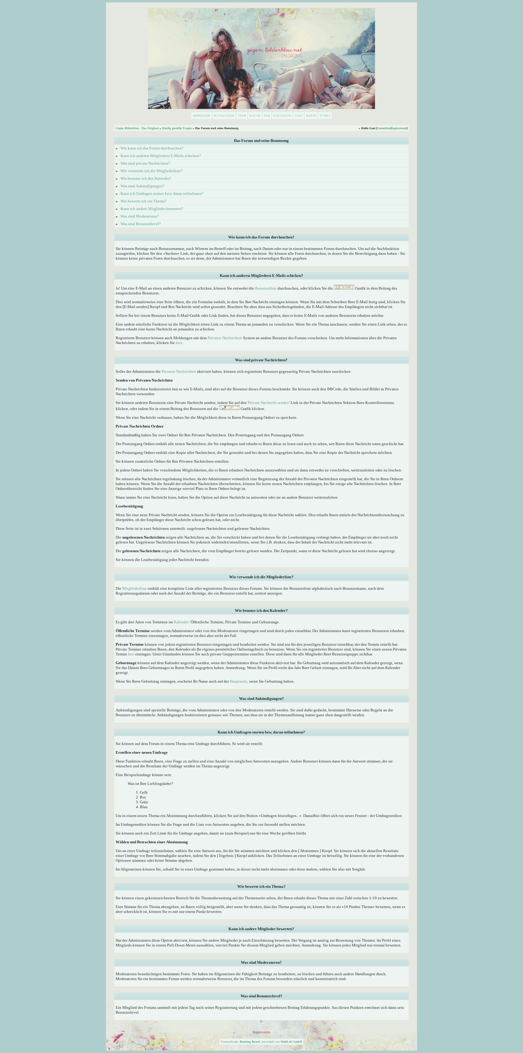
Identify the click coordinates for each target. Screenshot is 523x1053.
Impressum (261, 1032)
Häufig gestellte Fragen (177, 128)
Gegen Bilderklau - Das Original (137, 128)
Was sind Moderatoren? (139, 216)
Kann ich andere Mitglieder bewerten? (151, 208)
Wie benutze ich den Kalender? (145, 178)
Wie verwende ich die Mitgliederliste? (151, 171)
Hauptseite (238, 681)
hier (179, 342)
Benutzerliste (266, 288)
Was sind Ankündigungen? (142, 186)
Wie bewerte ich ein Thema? (143, 201)
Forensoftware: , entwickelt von (261, 1041)
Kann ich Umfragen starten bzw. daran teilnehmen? (161, 193)
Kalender (181, 622)
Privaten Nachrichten (225, 338)
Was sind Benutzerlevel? (140, 223)
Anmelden (383, 128)
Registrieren (398, 128)
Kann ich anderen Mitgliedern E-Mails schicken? (160, 155)
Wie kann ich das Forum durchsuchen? (151, 148)
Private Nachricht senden (268, 402)
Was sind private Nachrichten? (145, 163)
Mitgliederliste (134, 588)
